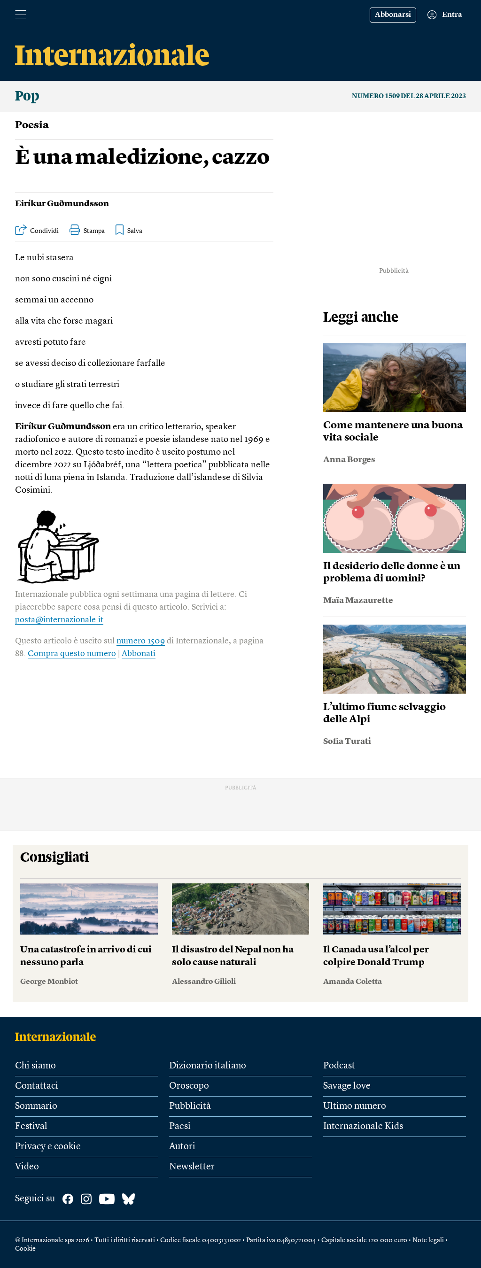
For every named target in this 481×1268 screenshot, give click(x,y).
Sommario (36, 1106)
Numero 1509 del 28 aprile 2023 (409, 96)
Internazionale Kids (363, 1126)
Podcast (339, 1066)
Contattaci (36, 1086)
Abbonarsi (393, 15)
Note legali (428, 1240)
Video (27, 1167)
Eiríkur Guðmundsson (62, 204)
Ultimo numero (354, 1106)
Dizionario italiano (207, 1066)
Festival (31, 1126)
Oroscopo (189, 1086)
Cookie (25, 1248)
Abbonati (138, 653)
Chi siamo (35, 1066)
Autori (182, 1147)
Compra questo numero (72, 653)
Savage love (347, 1086)
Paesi (180, 1126)
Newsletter (192, 1167)
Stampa (94, 231)
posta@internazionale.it (59, 620)
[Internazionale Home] (58, 1036)
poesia (32, 125)
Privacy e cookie (48, 1147)
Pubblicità (190, 1106)
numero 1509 (140, 641)
